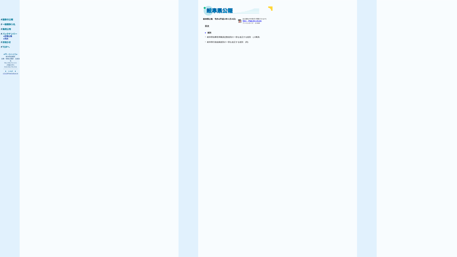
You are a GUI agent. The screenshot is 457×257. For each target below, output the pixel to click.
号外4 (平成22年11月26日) (252, 21)
